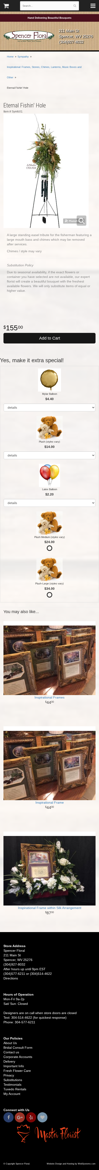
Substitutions (12, 1080)
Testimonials (12, 1084)
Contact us (11, 1052)
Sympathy (23, 56)
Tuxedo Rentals (14, 1089)
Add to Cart (49, 338)
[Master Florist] (49, 1133)
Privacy (8, 1075)
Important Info (13, 1066)
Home (10, 56)
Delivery (9, 1061)
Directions (10, 978)
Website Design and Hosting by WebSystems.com (71, 1164)
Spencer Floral (28, 36)
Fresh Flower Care (17, 1071)
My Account (11, 1094)
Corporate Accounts (17, 1057)
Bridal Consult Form (17, 1047)
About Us (10, 1043)
